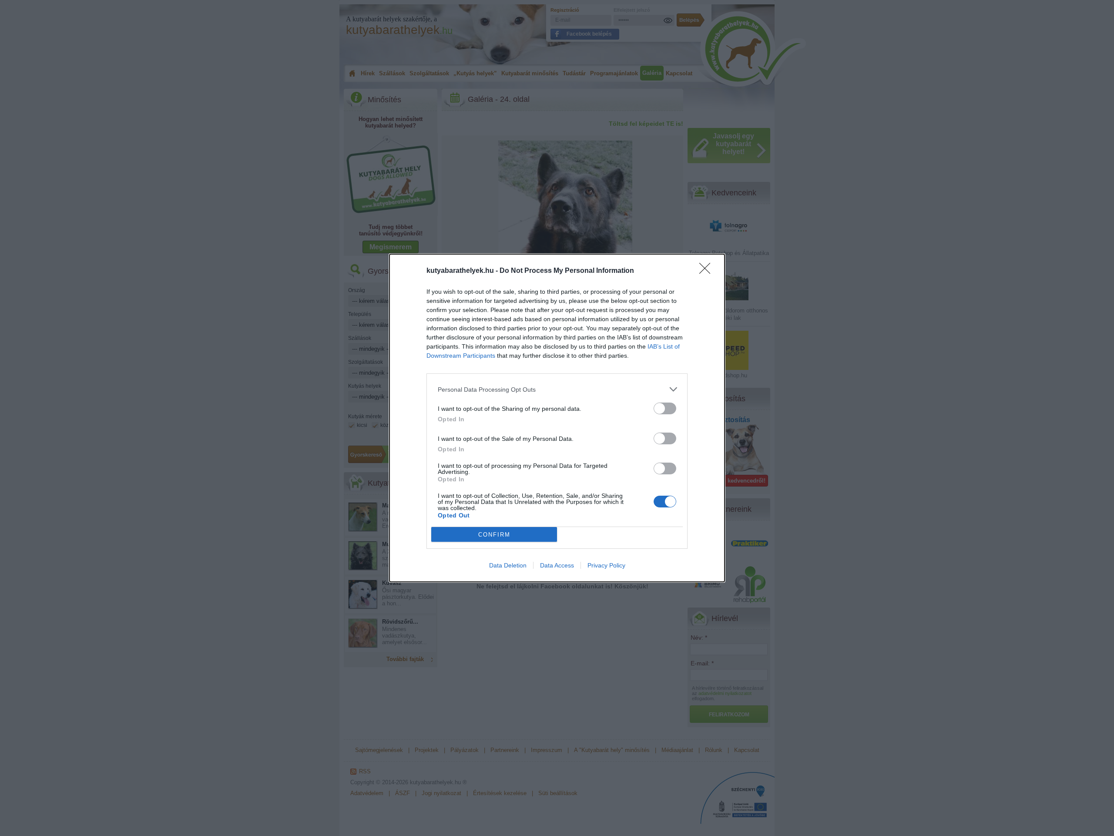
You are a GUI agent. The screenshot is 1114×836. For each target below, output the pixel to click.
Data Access (557, 565)
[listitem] (557, 389)
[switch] (665, 408)
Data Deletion (508, 565)
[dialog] (557, 418)
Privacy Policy (606, 565)
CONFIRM (494, 534)
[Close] (707, 271)
